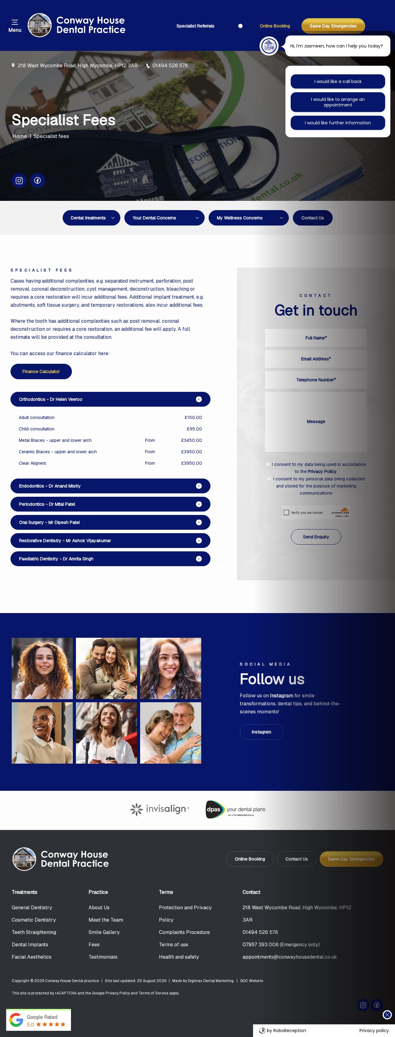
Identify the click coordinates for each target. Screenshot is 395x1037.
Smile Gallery (104, 932)
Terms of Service (153, 993)
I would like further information (338, 123)
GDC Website (251, 980)
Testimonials (103, 957)
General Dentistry (32, 907)
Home (19, 135)
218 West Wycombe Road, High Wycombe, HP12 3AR (78, 65)
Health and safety (179, 957)
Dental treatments (88, 218)
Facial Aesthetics (32, 957)
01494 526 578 (170, 65)
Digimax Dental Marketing (211, 980)
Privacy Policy (118, 993)
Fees (94, 944)
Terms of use (173, 944)
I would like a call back (338, 81)
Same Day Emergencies (333, 26)
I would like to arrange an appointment (338, 102)
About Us (99, 907)
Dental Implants (30, 944)
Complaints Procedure (184, 932)
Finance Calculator (41, 371)
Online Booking (275, 26)
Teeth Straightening (34, 932)
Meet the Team (106, 920)
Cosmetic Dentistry (34, 920)
